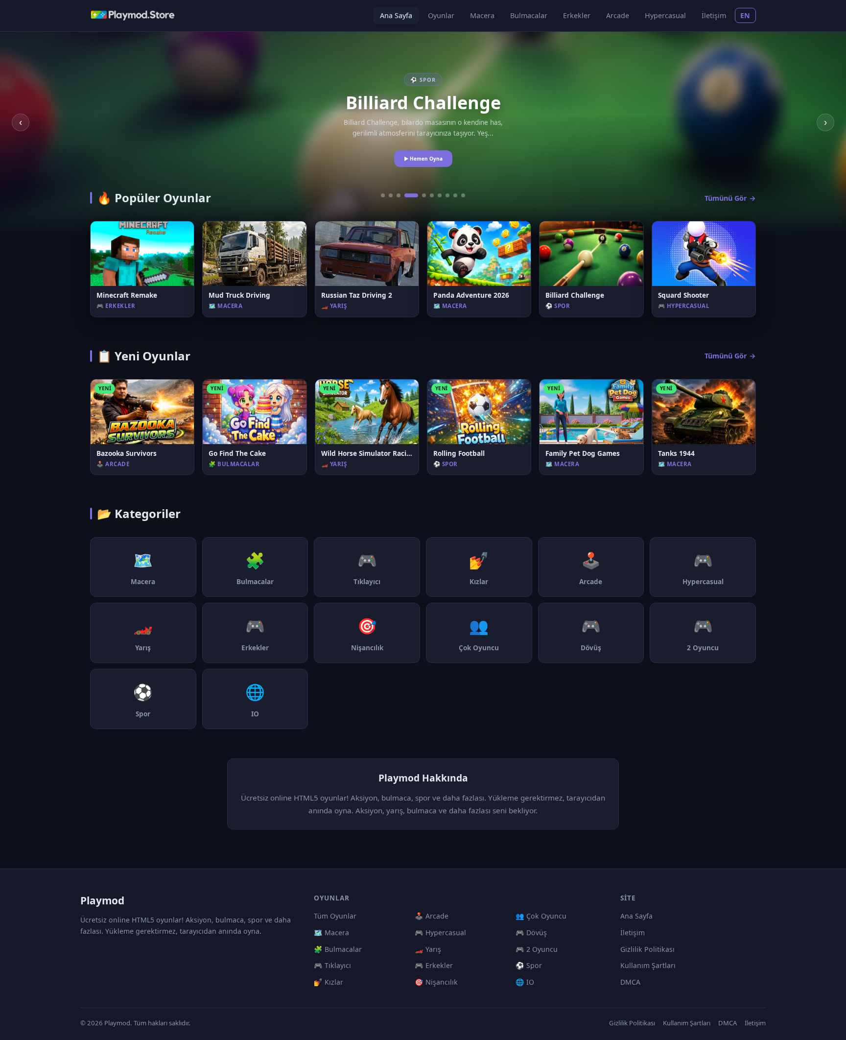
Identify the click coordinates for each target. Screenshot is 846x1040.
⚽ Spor (529, 965)
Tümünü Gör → (730, 198)
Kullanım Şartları (648, 965)
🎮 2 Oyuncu (537, 949)
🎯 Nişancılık (436, 982)
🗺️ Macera (331, 932)
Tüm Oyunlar (335, 916)
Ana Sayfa (396, 15)
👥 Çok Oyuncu (541, 916)
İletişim (714, 15)
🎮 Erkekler (434, 965)
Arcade (617, 15)
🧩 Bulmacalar (338, 949)
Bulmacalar (528, 15)
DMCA (630, 982)
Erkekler (576, 15)
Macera (482, 15)
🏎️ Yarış (428, 949)
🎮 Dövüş (531, 932)
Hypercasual (665, 15)
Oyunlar (441, 15)
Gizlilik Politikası (647, 949)
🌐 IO (525, 982)
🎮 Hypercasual (440, 932)
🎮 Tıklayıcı (332, 965)
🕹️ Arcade (431, 916)
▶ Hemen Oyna (423, 158)
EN (745, 15)
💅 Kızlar (328, 982)
